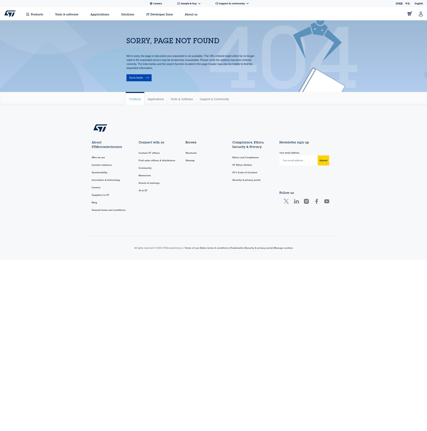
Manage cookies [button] (284, 419)
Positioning (132, 205)
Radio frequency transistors (140, 230)
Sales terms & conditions (214, 419)
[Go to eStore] (409, 13)
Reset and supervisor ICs (139, 235)
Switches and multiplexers (140, 255)
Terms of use (190, 419)
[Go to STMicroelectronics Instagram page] (306, 373)
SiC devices (132, 245)
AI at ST (143, 361)
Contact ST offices (149, 324)
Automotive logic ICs (137, 140)
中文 (407, 3)
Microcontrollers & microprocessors (145, 190)
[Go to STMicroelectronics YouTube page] (326, 373)
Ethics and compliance (245, 328)
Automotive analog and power (142, 130)
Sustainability (99, 343)
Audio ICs (131, 120)
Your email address (289, 324)
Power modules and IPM (139, 215)
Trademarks (237, 419)
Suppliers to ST (100, 366)
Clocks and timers (135, 150)
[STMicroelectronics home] (10, 14)
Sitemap (190, 331)
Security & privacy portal (246, 351)
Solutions (127, 14)
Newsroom (145, 346)
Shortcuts (191, 324)
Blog (94, 373)
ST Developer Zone (159, 14)
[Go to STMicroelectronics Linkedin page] (296, 373)
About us (191, 14)
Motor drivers (133, 195)
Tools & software (66, 14)
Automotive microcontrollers (141, 145)
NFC (128, 200)
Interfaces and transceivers (140, 175)
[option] (148, 98)
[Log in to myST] (420, 13)
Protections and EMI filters (140, 225)
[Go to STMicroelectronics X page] (287, 373)
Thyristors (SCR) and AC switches (144, 260)
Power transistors (135, 220)
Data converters (134, 155)
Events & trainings (149, 354)
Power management (137, 210)
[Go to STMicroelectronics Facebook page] (316, 373)
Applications (99, 14)
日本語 (399, 3)
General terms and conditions (109, 381)
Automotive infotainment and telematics (147, 135)
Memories (131, 180)
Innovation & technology (106, 351)
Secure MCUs (133, 240)
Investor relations (102, 336)
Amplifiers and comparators (140, 115)
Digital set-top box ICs (138, 160)
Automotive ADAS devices (140, 125)
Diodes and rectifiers (137, 165)
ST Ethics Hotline (242, 336)
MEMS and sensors (136, 185)
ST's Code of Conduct (244, 343)
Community (145, 339)
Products (37, 14)
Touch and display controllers (141, 265)
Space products (134, 250)
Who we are (98, 328)
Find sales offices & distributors (157, 331)
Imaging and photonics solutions (143, 170)
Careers (96, 358)
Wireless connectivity (137, 270)
